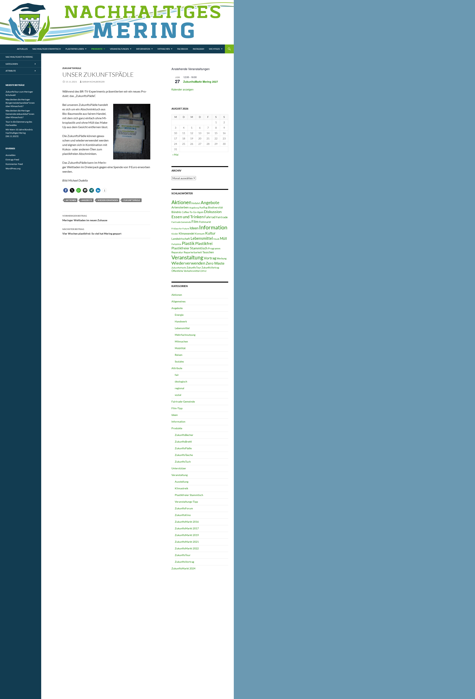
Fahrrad (210, 217)
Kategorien (12, 64)
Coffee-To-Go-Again (192, 212)
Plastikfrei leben (74, 49)
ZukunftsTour (194, 267)
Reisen (178, 354)
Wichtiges (214, 49)
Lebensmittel (202, 238)
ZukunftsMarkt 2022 (187, 548)
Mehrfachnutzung (185, 334)
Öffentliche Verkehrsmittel (185, 270)
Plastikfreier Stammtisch (189, 248)
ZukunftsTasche (184, 454)
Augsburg (194, 207)
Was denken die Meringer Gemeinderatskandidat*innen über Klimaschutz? (20, 114)
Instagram (198, 49)
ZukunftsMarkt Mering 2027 (200, 81)
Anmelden (11, 155)
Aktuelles (22, 49)
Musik (216, 239)
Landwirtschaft (180, 238)
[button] (65, 190)
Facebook (182, 49)
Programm (214, 248)
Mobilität (180, 348)
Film (194, 221)
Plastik (188, 243)
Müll (223, 238)
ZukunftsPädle (71, 68)
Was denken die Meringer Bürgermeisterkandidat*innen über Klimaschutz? (20, 103)
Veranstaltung (187, 257)
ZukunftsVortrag (210, 267)
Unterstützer (178, 468)
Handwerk (181, 321)
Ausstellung (181, 481)
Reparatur (177, 252)
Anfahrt (196, 203)
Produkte (96, 49)
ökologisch (181, 381)
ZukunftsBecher (184, 434)
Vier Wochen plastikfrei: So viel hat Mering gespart (91, 231)
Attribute (176, 368)
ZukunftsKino (183, 515)
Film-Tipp (177, 408)
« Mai (175, 154)
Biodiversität (215, 207)
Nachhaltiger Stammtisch (46, 49)
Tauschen (208, 252)
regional (179, 388)
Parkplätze (176, 244)
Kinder (174, 233)
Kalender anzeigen (182, 89)
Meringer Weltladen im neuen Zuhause (84, 218)
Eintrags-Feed (12, 159)
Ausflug (203, 207)
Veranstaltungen (119, 49)
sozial (178, 394)
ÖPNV (203, 271)
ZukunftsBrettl (183, 441)
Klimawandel (186, 233)
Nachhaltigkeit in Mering (19, 57)
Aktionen (70, 200)
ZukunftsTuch (183, 461)
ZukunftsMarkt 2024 (183, 568)
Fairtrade (222, 217)
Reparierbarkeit (193, 252)
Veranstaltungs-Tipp (186, 501)
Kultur (210, 233)
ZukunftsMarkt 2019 (187, 535)
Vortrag (210, 258)
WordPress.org (13, 168)
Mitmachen (164, 49)
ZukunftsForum (184, 508)
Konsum (200, 233)
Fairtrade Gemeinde (181, 222)
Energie (179, 314)
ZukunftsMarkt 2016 (187, 521)
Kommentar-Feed (14, 164)
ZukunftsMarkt (178, 267)
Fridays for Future (180, 228)
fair (177, 374)
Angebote (86, 200)
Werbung (222, 258)
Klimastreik (181, 488)
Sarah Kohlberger (93, 81)
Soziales (179, 361)
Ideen (194, 228)
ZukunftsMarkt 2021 (187, 541)
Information (143, 49)
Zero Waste (215, 263)
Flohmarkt (205, 221)
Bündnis (176, 212)
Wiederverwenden (107, 200)
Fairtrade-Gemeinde (183, 401)
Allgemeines (178, 301)
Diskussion (213, 211)
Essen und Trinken (187, 216)
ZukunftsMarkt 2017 (187, 528)
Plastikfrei (203, 243)
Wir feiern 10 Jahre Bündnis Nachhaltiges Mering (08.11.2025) (19, 133)
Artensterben (180, 207)
